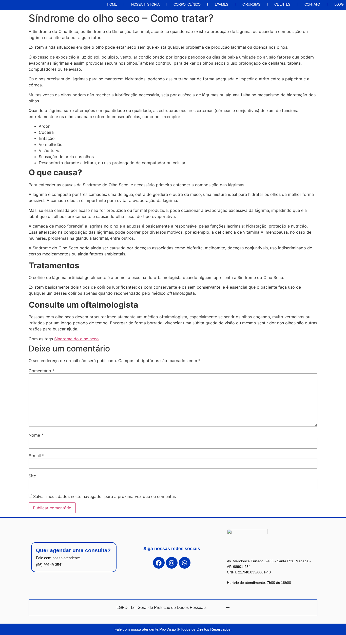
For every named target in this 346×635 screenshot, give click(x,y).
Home (112, 4)
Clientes (282, 4)
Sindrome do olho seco (76, 338)
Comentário (41, 371)
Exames (221, 4)
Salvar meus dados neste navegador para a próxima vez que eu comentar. (104, 496)
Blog (338, 4)
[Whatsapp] (184, 563)
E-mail (36, 456)
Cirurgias (251, 4)
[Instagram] (172, 563)
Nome (36, 435)
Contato (312, 4)
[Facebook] (159, 563)
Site (32, 476)
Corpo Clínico (187, 4)
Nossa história (145, 4)
